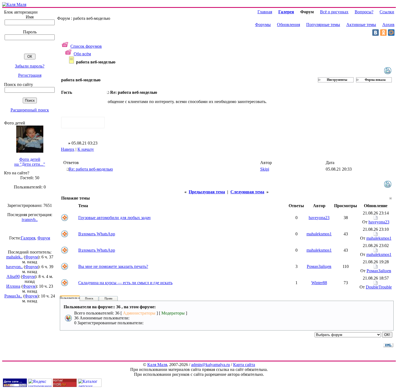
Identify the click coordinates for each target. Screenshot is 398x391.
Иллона (13, 286)
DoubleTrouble (379, 287)
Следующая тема (247, 192)
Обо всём (82, 54)
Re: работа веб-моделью (91, 169)
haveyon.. (14, 266)
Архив (388, 24)
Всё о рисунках (334, 11)
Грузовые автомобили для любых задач (114, 217)
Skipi (264, 169)
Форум (43, 238)
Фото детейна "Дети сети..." (29, 161)
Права (108, 298)
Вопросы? (364, 11)
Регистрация (29, 75)
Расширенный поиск (30, 110)
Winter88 (319, 282)
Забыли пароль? (29, 66)
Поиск (89, 298)
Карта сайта (244, 364)
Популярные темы (323, 24)
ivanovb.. (30, 219)
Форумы (263, 24)
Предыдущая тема (207, 192)
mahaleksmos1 (319, 234)
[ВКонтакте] (375, 32)
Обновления (288, 24)
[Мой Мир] (391, 32)
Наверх (67, 149)
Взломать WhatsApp (96, 234)
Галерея (28, 238)
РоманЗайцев (319, 266)
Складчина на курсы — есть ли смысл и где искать (125, 282)
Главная (264, 11)
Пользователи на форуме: (76, 297)
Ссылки (387, 11)
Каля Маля (157, 364)
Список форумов (86, 46)
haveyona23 (319, 217)
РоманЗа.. (13, 296)
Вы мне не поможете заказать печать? (113, 266)
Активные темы (361, 24)
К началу (85, 149)
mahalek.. (14, 257)
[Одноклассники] (383, 32)
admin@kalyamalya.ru (210, 364)
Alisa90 (13, 276)
